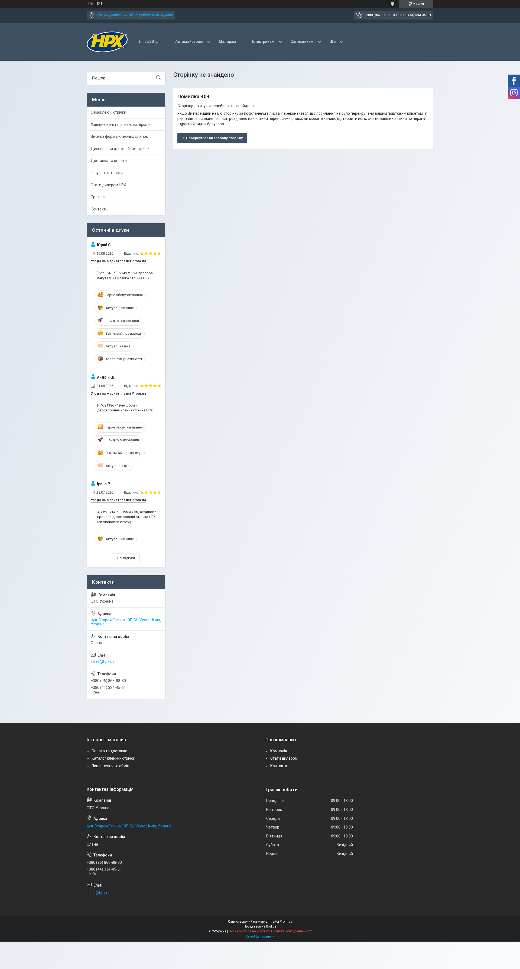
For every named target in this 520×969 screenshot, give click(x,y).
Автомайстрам (189, 41)
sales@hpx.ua (103, 661)
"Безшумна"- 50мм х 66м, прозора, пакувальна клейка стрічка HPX (125, 275)
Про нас (98, 197)
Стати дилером (284, 758)
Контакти (99, 209)
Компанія (278, 751)
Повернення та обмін (110, 766)
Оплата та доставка (109, 751)
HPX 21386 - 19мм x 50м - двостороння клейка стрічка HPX (125, 407)
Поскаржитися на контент (249, 931)
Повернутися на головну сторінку (214, 138)
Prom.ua (286, 921)
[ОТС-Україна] (107, 41)
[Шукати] (158, 78)
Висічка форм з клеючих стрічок (119, 136)
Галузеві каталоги (107, 173)
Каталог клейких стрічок (113, 758)
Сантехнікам (302, 41)
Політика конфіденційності (292, 931)
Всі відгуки (126, 558)
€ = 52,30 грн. (150, 41)
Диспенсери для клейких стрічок (120, 148)
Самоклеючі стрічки (108, 112)
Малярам (227, 41)
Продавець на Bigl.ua (260, 926)
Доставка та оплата (109, 160)
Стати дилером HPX (108, 185)
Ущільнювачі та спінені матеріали (121, 124)
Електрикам (263, 41)
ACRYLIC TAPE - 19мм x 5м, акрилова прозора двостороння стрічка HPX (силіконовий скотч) (126, 517)
